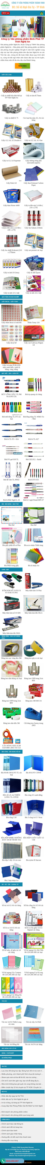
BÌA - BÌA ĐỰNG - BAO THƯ (10, 504)
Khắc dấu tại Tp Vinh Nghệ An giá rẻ (14, 1099)
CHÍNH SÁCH (6, 1119)
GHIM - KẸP (5, 569)
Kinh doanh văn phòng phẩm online (14, 1112)
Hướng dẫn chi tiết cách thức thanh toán (16, 1137)
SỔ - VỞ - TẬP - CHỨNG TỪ (10, 884)
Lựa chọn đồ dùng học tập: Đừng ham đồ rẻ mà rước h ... (22, 1071)
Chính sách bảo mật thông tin (12, 1124)
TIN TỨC (4, 1066)
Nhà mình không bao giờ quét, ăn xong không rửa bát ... (22, 1084)
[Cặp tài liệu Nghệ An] (22, 37)
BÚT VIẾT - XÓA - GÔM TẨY (10, 373)
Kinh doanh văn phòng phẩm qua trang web (17, 1115)
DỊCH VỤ (4, 1091)
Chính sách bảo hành (9, 1130)
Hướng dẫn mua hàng (9, 1140)
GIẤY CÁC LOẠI (6, 74)
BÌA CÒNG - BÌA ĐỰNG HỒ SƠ (11, 751)
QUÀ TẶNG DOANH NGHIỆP (10, 297)
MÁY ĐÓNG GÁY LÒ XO (9, 1048)
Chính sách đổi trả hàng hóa (11, 1127)
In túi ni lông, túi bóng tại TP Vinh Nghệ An (16, 1103)
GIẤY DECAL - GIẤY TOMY (10, 301)
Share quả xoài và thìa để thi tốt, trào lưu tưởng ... (19, 1077)
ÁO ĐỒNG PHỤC (7, 1057)
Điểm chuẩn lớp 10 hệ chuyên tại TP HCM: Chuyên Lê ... (22, 1087)
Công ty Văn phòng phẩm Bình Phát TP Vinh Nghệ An (22, 40)
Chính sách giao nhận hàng (11, 1134)
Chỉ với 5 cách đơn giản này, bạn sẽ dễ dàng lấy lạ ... (20, 1081)
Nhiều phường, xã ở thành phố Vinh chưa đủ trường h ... (22, 1074)
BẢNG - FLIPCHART (8, 1053)
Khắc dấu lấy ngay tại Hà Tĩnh (12, 1096)
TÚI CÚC (4, 1001)
